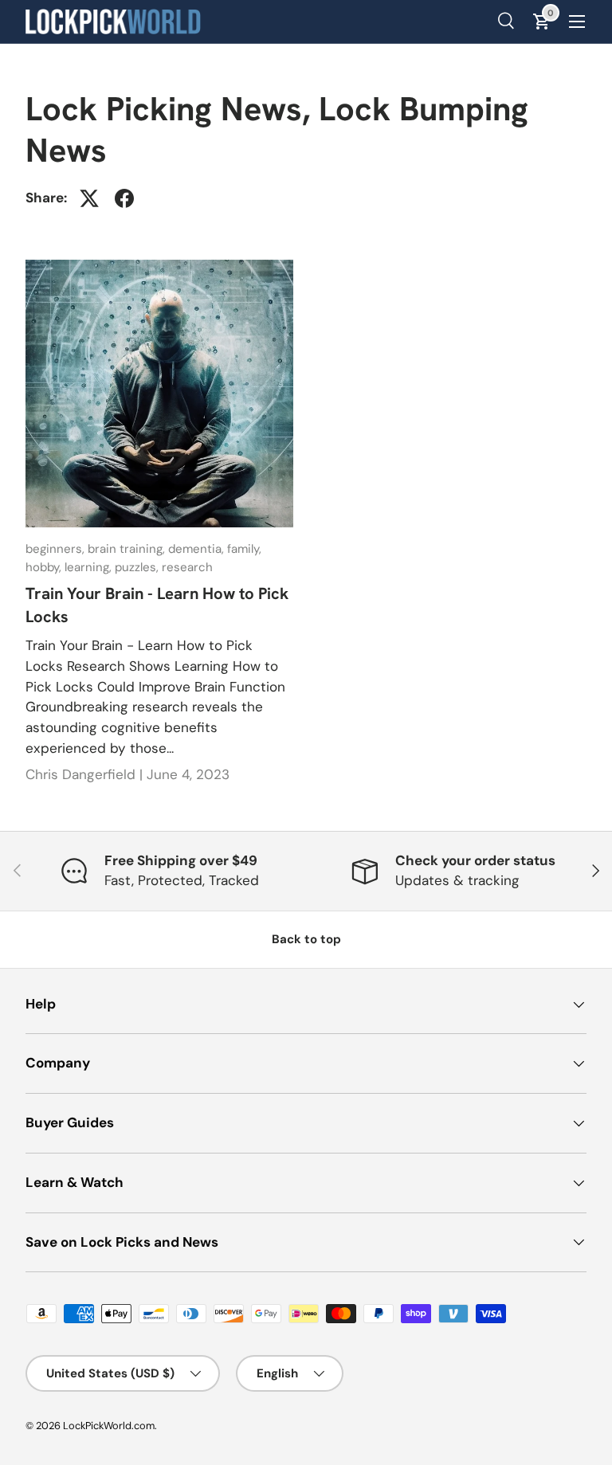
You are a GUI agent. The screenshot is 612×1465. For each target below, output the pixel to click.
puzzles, (138, 567)
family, (244, 549)
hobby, (45, 567)
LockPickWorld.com (109, 1425)
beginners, (57, 549)
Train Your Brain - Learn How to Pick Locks (157, 604)
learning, (90, 567)
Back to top (306, 939)
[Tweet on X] (89, 198)
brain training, (128, 549)
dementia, (197, 549)
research (187, 567)
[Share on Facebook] (124, 198)
